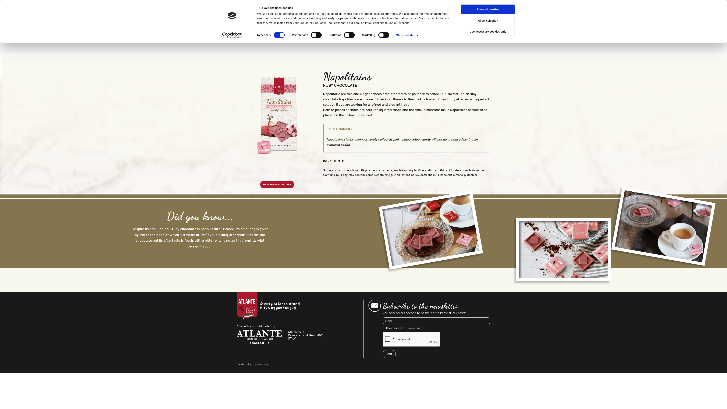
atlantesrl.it (259, 342)
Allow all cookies (488, 9)
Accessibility (261, 364)
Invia (389, 354)
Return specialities (277, 184)
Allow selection (488, 20)
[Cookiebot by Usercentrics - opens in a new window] (232, 35)
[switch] (316, 35)
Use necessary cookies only (488, 31)
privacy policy (415, 328)
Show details (404, 35)
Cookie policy (244, 364)
